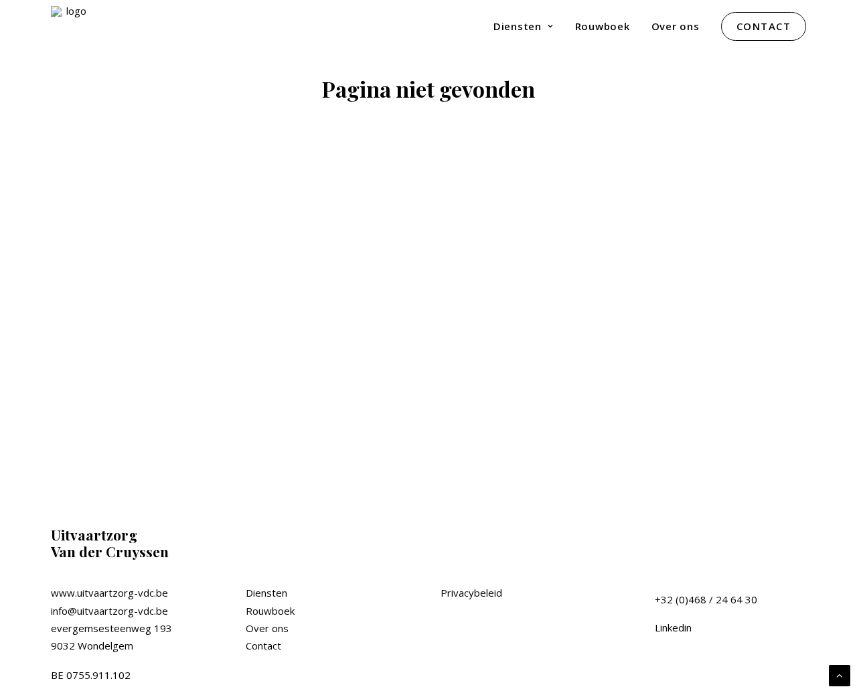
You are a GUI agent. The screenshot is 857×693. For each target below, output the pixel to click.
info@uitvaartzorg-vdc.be (109, 610)
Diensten (517, 26)
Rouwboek (602, 26)
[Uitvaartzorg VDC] (71, 26)
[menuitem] (528, 26)
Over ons (675, 26)
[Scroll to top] (839, 674)
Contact (263, 645)
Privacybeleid (471, 592)
